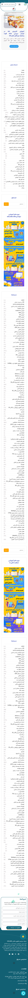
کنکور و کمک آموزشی (19, 177)
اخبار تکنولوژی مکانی (19, 338)
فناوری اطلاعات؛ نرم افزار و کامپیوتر (16, 147)
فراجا (23, 145)
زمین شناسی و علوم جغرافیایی (17, 132)
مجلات (22, 156)
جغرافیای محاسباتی (20, 369)
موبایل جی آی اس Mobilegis (17, 511)
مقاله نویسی (21, 504)
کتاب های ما (21, 458)
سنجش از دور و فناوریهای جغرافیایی (16, 141)
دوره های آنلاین (20, 388)
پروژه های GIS (21, 365)
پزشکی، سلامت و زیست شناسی (17, 112)
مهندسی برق (21, 186)
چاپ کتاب (22, 372)
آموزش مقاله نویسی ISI (19, 325)
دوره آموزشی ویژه (20, 386)
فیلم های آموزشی (20, 441)
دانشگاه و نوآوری (20, 91)
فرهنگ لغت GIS (20, 435)
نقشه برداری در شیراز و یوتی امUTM (16, 513)
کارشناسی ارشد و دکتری (19, 450)
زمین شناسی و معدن (19, 138)
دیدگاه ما (22, 395)
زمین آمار (22, 410)
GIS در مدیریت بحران (19, 302)
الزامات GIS (21, 344)
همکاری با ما (21, 523)
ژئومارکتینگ (21, 416)
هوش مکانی (21, 531)
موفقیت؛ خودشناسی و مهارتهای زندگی (16, 119)
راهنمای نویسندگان (20, 401)
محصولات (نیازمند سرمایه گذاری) (17, 479)
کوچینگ (22, 464)
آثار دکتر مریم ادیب (20, 74)
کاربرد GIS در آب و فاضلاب (18, 445)
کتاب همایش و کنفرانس (19, 175)
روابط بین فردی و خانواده (18, 115)
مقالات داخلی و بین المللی (18, 498)
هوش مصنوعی (21, 529)
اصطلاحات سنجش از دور (18, 342)
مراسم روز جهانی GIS (19, 485)
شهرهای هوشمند (20, 428)
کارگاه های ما (21, 452)
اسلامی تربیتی (21, 79)
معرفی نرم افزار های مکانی (18, 494)
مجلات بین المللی (20, 477)
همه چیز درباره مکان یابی (18, 525)
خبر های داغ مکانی (20, 378)
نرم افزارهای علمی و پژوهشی (17, 123)
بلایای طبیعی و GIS (20, 355)
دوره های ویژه (21, 106)
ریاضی (22, 128)
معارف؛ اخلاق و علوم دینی (18, 184)
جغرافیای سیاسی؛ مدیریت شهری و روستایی (14, 136)
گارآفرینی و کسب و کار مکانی (17, 469)
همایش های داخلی (20, 521)
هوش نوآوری (21, 533)
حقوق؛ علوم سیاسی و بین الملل (17, 87)
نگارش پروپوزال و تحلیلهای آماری (17, 125)
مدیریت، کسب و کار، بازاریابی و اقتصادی (15, 181)
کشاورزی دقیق (21, 460)
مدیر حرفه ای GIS (20, 483)
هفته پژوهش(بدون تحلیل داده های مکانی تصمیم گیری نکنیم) (17, 516)
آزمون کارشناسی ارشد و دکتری (17, 306)
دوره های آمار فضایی (19, 98)
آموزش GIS (21, 315)
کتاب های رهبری (20, 456)
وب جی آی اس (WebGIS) (18, 536)
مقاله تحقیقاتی (21, 502)
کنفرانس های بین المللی (19, 462)
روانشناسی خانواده (20, 108)
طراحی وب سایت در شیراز (18, 431)
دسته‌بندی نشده (20, 384)
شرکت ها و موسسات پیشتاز (18, 426)
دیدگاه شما (22, 393)
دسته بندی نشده (20, 93)
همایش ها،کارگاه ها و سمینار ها (17, 519)
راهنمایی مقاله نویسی (19, 405)
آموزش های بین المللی (19, 332)
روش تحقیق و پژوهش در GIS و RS (16, 407)
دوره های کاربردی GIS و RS (18, 391)
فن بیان (22, 437)
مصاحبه (22, 488)
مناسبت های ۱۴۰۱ (20, 506)
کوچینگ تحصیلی (20, 466)
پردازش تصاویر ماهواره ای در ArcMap (16, 363)
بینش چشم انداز (20, 357)
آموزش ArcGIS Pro (20, 310)
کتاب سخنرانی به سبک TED (18, 454)
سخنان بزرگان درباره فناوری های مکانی (15, 418)
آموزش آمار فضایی (20, 319)
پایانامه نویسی (21, 359)
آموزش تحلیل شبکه (20, 321)
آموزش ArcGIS (21, 308)
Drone (22, 72)
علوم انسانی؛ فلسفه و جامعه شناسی (16, 143)
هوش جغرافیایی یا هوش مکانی (17, 527)
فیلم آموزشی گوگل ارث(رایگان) (17, 439)
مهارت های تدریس (20, 509)
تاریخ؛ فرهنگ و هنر (20, 85)
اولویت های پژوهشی (19, 348)
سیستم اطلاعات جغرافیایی (18, 422)
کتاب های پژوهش (20, 169)
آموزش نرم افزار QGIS (19, 327)
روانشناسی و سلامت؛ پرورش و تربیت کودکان (14, 117)
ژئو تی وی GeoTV (20, 414)
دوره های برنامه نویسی (19, 100)
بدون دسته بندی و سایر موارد (17, 81)
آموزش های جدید (20, 334)
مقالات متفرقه (21, 500)
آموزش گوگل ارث (20, 323)
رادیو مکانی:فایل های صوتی (18, 399)
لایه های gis (21, 179)
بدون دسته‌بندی (20, 83)
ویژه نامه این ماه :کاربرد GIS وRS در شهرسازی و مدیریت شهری (17, 538)
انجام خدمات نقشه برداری (18, 346)
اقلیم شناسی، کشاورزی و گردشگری (16, 134)
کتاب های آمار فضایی (19, 167)
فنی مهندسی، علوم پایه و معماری (17, 149)
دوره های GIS (21, 96)
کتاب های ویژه (21, 173)
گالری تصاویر (21, 471)
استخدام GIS (21, 340)
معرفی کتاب (21, 490)
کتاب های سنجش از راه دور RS (17, 171)
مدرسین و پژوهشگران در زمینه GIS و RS (15, 481)
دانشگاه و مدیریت (20, 89)
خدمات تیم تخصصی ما (19, 380)
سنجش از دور (21, 420)
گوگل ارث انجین (20, 473)
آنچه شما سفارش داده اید (18, 336)
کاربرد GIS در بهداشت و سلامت (17, 447)
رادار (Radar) (21, 397)
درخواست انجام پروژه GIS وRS (17, 382)
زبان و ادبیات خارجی (19, 130)
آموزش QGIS (21, 317)
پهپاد (23, 367)
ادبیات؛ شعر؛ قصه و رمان (18, 77)
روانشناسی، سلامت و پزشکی (18, 110)
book (23, 70)
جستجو (6, 204)
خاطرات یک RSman (19, 376)
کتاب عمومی (21, 160)
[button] (19, 4)
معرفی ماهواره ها (20, 492)
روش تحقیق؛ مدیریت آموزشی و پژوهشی (15, 121)
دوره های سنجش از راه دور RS (17, 104)
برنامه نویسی (21, 353)
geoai (22, 300)
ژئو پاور (22, 412)
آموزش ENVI (21, 313)
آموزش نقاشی (21, 329)
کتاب (23, 152)
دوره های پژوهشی (20, 102)
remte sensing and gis (18, 304)
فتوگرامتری (21, 433)
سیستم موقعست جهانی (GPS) (17, 424)
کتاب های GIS (21, 165)
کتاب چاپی (22, 154)
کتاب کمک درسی (20, 162)
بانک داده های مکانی (19, 351)
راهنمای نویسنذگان (20, 403)
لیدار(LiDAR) (21, 475)
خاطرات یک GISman (19, 374)
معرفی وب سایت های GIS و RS (17, 496)
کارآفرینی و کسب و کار (19, 443)
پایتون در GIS (21, 361)
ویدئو (23, 188)
